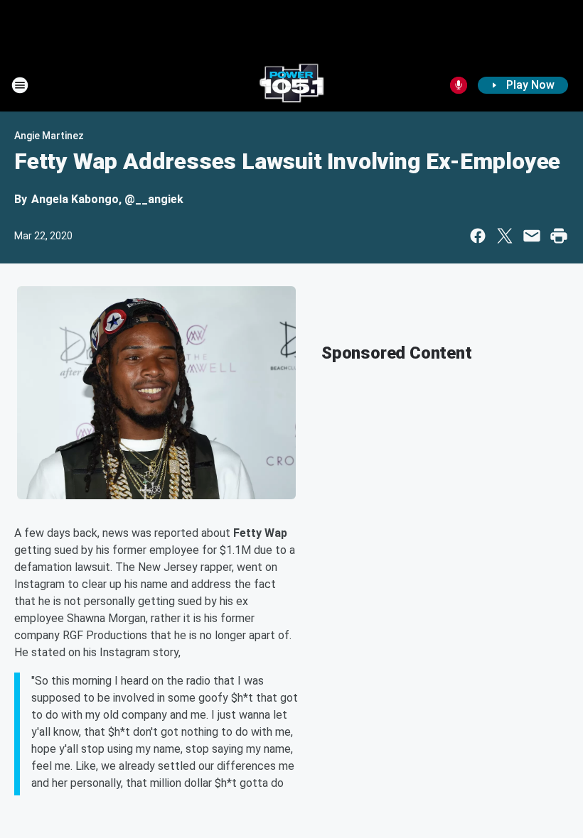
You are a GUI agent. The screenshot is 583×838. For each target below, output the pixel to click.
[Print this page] (559, 236)
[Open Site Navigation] (19, 85)
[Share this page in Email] (532, 236)
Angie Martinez (49, 135)
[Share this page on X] (505, 236)
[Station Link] (291, 85)
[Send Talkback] (458, 85)
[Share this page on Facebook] (478, 236)
